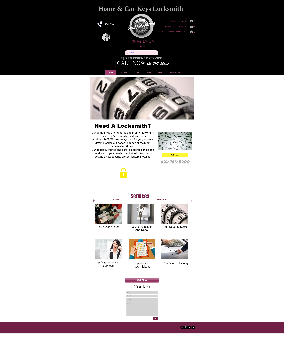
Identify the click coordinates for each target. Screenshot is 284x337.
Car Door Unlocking (176, 263)
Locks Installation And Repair (142, 228)
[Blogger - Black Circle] (182, 327)
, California (134, 136)
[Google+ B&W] (186, 327)
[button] (142, 98)
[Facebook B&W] (189, 327)
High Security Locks (175, 226)
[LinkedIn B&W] (193, 327)
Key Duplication (109, 226)
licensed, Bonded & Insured (141, 26)
